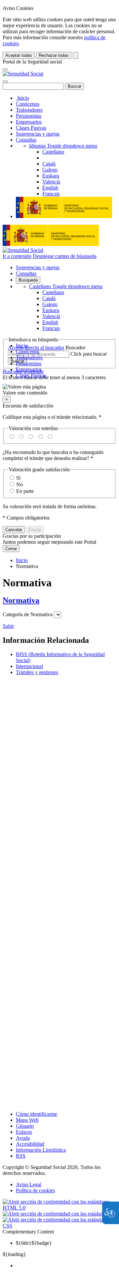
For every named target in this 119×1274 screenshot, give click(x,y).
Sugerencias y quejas (38, 134)
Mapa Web (27, 1120)
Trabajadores (29, 110)
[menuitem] (66, 1266)
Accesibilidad (30, 1144)
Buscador (75, 347)
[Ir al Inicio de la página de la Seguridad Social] (23, 73)
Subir (8, 626)
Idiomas (63, 146)
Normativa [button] (21, 600)
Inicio (22, 98)
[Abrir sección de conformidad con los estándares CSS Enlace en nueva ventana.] (59, 1225)
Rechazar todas (54, 55)
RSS (20, 1156)
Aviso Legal (28, 1184)
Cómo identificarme (36, 1114)
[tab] (59, 600)
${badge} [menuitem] (34, 1243)
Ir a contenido (17, 256)
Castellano (65, 286)
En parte (25, 491)
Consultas (26, 140)
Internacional (29, 666)
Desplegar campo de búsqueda (65, 256)
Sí (18, 478)
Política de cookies (35, 1190)
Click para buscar (88, 354)
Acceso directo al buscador (36, 347)
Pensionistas (28, 116)
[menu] (57, 615)
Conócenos (27, 104)
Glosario (25, 1126)
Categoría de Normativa (28, 614)
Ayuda (23, 1138)
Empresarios (29, 122)
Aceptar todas (18, 55)
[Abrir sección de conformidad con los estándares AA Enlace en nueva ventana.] (59, 1213)
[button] (59, 390)
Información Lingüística (41, 1150)
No (19, 484)
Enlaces (24, 1132)
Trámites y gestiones (37, 672)
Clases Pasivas (31, 128)
